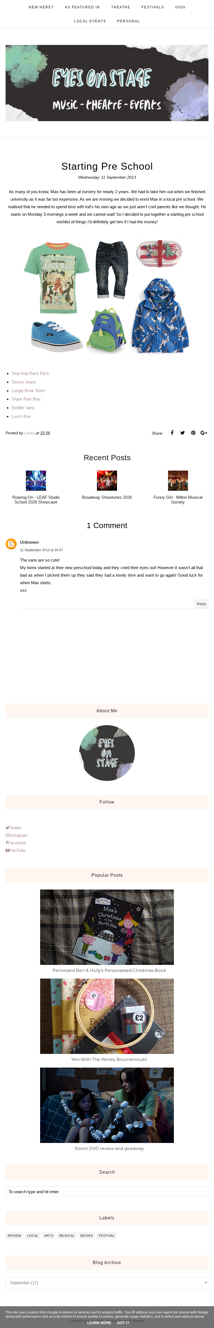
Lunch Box (21, 416)
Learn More (99, 1323)
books (87, 1235)
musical (67, 1235)
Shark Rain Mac (26, 399)
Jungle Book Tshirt (28, 390)
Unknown (29, 542)
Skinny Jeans (23, 382)
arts (49, 1235)
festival (107, 1235)
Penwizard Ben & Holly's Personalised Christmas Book (109, 970)
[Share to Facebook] (171, 432)
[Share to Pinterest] (193, 432)
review (14, 1235)
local (32, 1235)
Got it (123, 1323)
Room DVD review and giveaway (109, 1148)
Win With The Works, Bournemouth (109, 1059)
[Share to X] (182, 432)
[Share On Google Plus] (203, 432)
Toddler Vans (23, 407)
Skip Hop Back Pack (30, 373)
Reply (201, 604)
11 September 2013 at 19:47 (41, 550)
